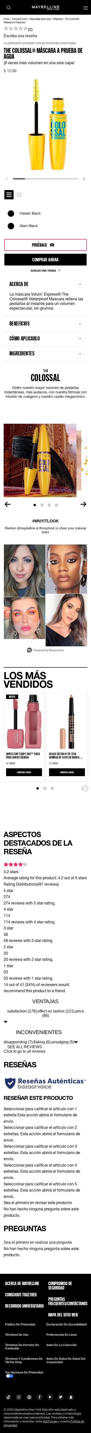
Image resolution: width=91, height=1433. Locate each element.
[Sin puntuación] (16, 29)
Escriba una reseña (20, 36)
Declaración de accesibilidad (66, 1324)
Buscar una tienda (43, 270)
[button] (45, 1115)
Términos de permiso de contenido (22, 1346)
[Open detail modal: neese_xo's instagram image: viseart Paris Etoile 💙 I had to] (24, 570)
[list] (45, 219)
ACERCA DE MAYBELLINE (22, 1283)
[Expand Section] (6, 1022)
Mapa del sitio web (63, 1315)
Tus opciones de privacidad (24, 1372)
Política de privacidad (20, 1324)
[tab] (9, 194)
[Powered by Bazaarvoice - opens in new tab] (45, 651)
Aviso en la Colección (61, 1345)
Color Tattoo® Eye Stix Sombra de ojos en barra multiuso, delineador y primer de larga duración (67, 755)
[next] (84, 179)
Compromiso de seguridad (60, 1285)
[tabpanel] (45, 219)
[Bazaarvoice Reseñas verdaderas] (45, 1083)
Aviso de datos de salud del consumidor (65, 1360)
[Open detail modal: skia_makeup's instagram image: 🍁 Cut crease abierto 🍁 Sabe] (66, 620)
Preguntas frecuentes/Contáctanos (67, 1301)
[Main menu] (85, 8)
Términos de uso (16, 1335)
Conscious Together (21, 1294)
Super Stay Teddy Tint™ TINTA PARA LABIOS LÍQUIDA (23, 755)
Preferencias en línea (61, 1335)
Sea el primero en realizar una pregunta (38, 1242)
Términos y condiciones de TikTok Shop (24, 1360)
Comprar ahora (45, 259)
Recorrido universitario (24, 1306)
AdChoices (50, 1421)
